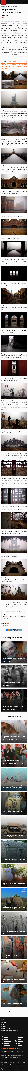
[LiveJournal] (15, 630)
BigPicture (11, 6)
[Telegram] (21, 630)
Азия (16, 6)
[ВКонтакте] (7, 630)
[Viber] (17, 630)
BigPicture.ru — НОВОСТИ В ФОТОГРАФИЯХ (12, 1051)
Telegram (22, 611)
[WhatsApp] (19, 630)
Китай (7, 625)
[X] (13, 630)
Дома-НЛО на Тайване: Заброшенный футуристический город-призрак (14, 66)
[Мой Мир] (11, 630)
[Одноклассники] (9, 630)
